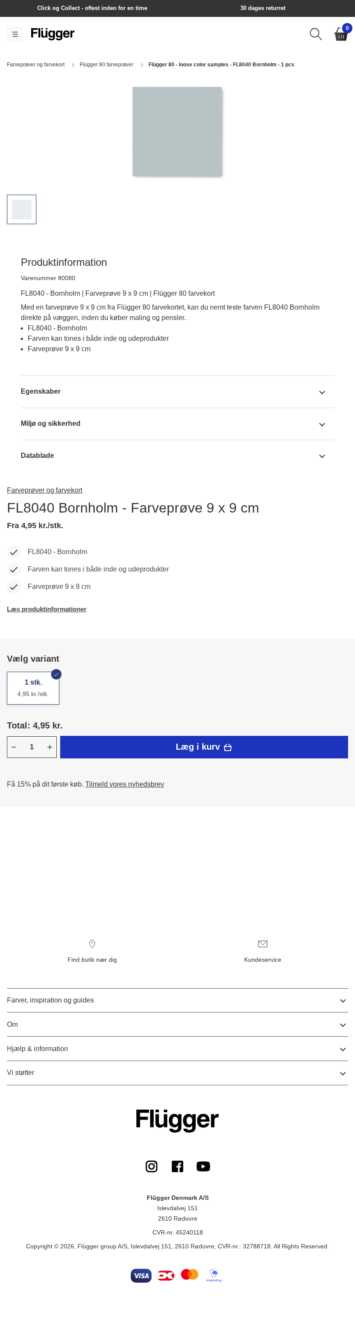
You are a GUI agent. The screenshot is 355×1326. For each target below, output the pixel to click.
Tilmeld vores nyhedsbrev (124, 784)
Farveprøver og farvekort (44, 490)
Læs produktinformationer (47, 609)
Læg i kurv (199, 746)
